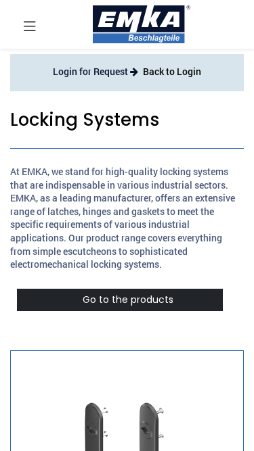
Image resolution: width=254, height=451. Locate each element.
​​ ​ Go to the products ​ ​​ (120, 299)
